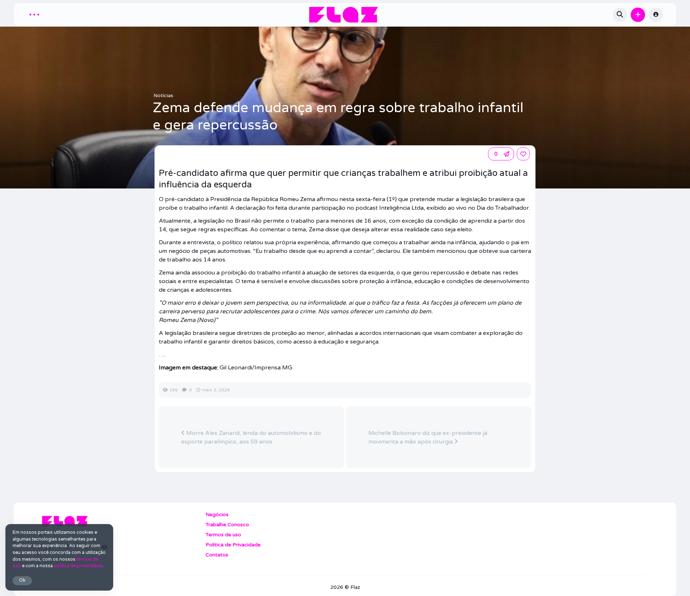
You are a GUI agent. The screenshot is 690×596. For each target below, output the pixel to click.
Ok (22, 580)
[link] (523, 153)
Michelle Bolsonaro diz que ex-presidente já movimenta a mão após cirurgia (427, 437)
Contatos (217, 555)
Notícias (163, 95)
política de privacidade (78, 566)
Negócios (217, 514)
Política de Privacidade (233, 545)
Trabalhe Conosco (227, 525)
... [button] (34, 13)
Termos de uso (223, 535)
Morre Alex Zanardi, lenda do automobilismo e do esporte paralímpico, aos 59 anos (251, 437)
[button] (638, 15)
